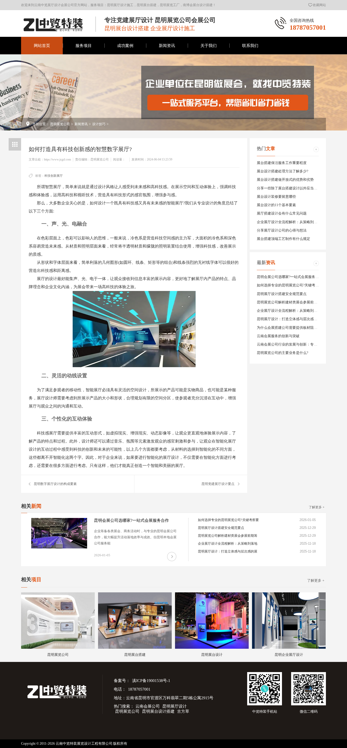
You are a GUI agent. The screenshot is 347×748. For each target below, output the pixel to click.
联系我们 (250, 45)
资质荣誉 (208, 119)
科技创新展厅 (53, 175)
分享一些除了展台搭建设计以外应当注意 (289, 188)
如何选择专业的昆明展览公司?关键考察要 (289, 285)
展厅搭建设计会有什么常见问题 (282, 213)
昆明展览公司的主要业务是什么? (282, 353)
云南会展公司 (147, 706)
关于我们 (208, 45)
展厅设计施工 (125, 83)
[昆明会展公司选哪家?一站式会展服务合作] (59, 533)
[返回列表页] (15, 144)
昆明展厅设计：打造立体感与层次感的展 (289, 319)
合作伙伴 (208, 66)
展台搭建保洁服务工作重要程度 (282, 163)
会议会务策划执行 (125, 101)
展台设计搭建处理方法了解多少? (282, 171)
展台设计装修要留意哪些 (276, 197)
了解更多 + (316, 507)
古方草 (183, 711)
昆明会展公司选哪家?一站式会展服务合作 (289, 277)
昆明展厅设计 (174, 706)
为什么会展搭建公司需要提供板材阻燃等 (289, 328)
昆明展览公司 (60, 124)
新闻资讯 (167, 45)
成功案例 (125, 45)
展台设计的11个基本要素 (276, 205)
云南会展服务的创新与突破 (278, 336)
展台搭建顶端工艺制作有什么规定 (283, 239)
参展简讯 (167, 66)
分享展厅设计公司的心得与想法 (282, 230)
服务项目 (83, 45)
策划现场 (208, 101)
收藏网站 (319, 5)
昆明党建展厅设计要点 (217, 484)
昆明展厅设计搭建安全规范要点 (282, 294)
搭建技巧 (167, 101)
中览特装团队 (208, 83)
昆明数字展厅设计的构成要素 (55, 484)
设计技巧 (167, 83)
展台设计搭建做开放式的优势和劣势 (285, 180)
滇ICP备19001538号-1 (150, 680)
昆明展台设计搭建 (158, 711)
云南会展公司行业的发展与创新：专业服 (289, 344)
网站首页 (42, 45)
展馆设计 (125, 119)
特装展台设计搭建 (125, 66)
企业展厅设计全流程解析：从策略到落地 (289, 222)
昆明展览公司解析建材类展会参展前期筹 (289, 302)
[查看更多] (316, 149)
